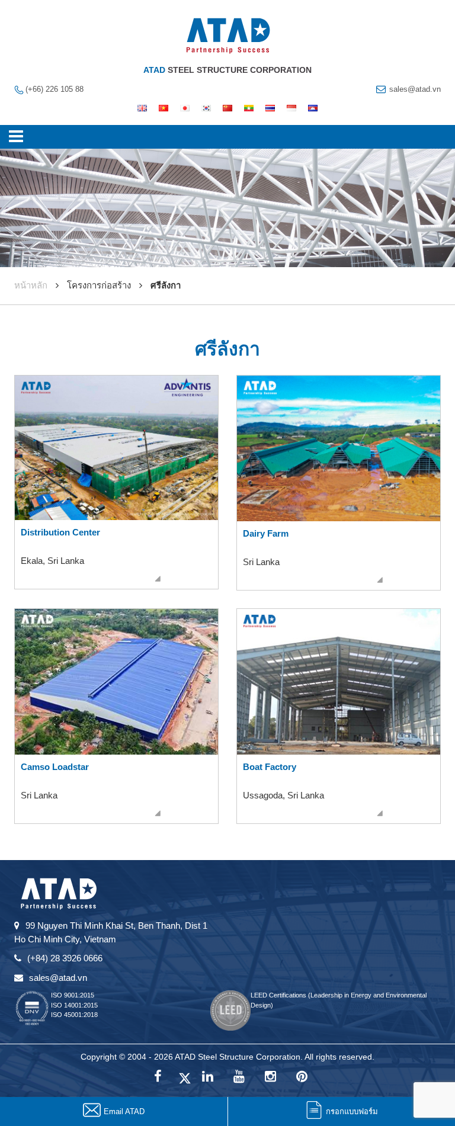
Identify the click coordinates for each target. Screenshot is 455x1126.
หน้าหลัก (30, 285)
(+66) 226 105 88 (54, 89)
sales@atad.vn (415, 89)
